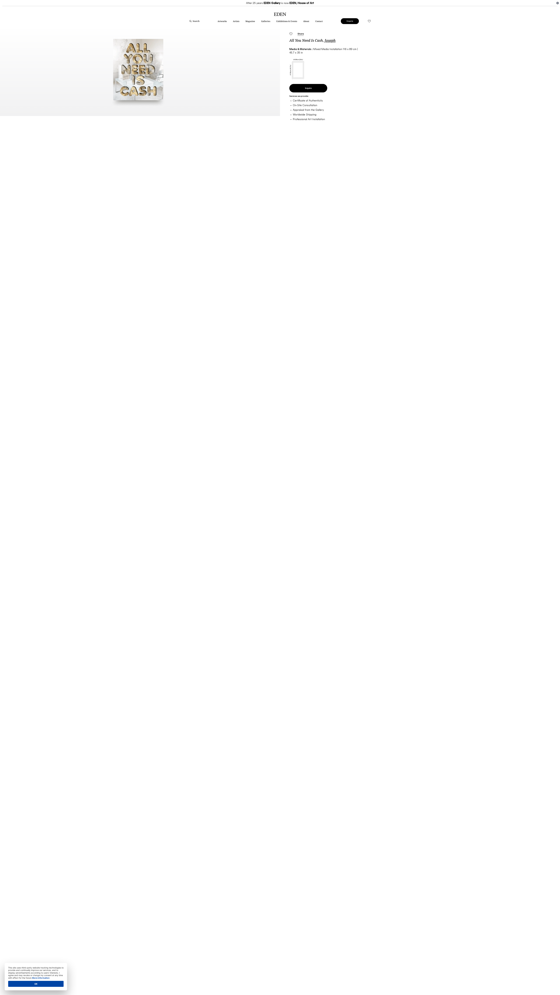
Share (301, 33)
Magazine (250, 21)
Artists (236, 21)
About (306, 21)
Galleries (265, 21)
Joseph (330, 40)
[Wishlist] (369, 21)
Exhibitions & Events (286, 21)
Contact (319, 21)
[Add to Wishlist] (290, 34)
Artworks (222, 21)
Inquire (350, 21)
